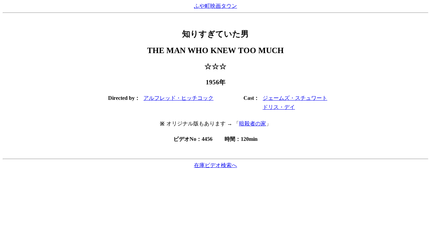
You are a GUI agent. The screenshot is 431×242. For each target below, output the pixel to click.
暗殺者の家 (252, 123)
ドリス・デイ (279, 107)
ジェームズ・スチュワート (295, 98)
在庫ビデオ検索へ (215, 165)
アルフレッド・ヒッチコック (178, 98)
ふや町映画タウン (215, 6)
